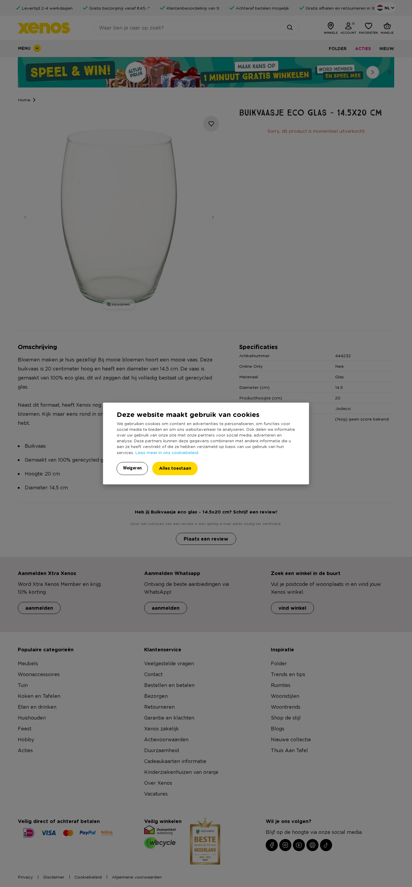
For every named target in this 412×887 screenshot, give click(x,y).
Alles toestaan (175, 468)
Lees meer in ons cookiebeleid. (167, 452)
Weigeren (132, 468)
